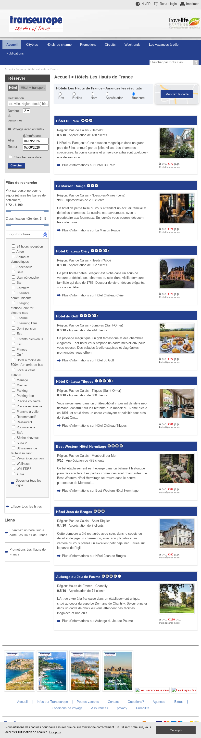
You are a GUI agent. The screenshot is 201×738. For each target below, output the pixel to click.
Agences (159, 702)
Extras (179, 702)
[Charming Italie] (52, 690)
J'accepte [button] (176, 730)
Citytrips (32, 44)
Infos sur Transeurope (52, 702)
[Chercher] (196, 62)
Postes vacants (88, 702)
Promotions (88, 44)
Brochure (138, 98)
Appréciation (114, 98)
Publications (15, 53)
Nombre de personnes (15, 115)
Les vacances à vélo (163, 44)
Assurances (99, 708)
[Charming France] (19, 690)
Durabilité (142, 708)
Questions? (136, 702)
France (20, 69)
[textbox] (28, 104)
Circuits (110, 44)
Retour (12, 147)
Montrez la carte (176, 94)
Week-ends (132, 44)
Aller (11, 140)
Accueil (12, 44)
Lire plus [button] (55, 732)
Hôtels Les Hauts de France (42, 69)
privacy (122, 708)
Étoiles (77, 98)
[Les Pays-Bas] (184, 690)
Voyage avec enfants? (28, 129)
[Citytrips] (117, 690)
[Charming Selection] (85, 690)
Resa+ (168, 4)
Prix (61, 98)
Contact (113, 702)
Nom (94, 98)
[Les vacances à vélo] (152, 690)
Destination (16, 98)
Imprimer (192, 4)
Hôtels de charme (59, 44)
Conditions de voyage (67, 708)
